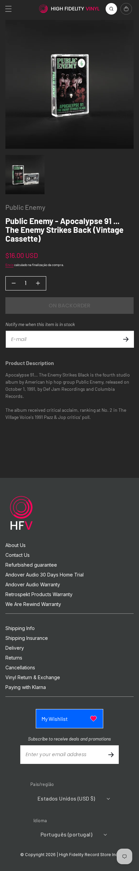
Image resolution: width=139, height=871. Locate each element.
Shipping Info (20, 628)
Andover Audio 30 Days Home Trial (44, 574)
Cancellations (20, 667)
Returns (13, 657)
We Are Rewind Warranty (33, 604)
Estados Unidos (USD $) (66, 798)
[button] (8, 9)
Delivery (14, 648)
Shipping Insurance (26, 638)
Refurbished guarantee (31, 565)
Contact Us (17, 555)
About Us (15, 545)
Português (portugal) (66, 834)
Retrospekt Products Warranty (39, 594)
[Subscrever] (125, 339)
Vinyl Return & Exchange (32, 677)
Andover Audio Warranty (32, 584)
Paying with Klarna (25, 687)
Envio (9, 265)
